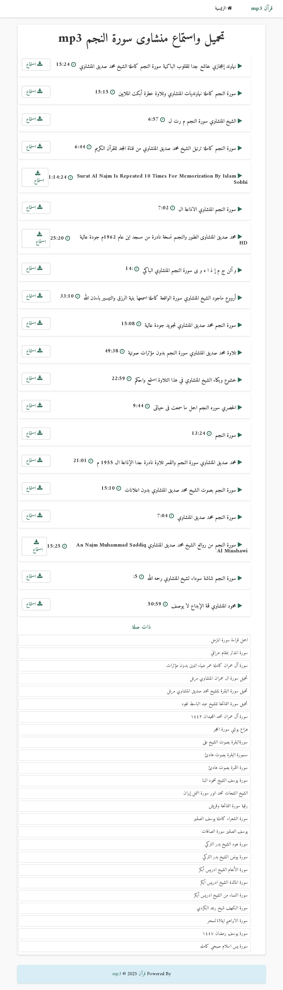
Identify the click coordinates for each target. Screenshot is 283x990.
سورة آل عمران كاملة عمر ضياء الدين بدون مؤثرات (207, 665)
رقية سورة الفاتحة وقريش (228, 806)
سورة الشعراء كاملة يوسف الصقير (221, 818)
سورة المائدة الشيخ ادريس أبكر (224, 882)
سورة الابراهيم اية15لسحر (227, 921)
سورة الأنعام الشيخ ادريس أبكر (223, 870)
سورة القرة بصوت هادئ (228, 767)
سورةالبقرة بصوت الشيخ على (225, 742)
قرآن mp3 (262, 8)
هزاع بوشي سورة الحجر (231, 729)
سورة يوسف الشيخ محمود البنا (225, 780)
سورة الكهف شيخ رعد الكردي (222, 908)
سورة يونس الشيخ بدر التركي (225, 857)
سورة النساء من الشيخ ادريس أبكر (221, 895)
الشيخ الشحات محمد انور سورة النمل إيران (215, 793)
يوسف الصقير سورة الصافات (225, 831)
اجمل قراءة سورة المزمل (229, 640)
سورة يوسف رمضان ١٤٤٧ (225, 933)
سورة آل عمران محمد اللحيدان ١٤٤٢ (219, 716)
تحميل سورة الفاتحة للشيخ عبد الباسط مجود (215, 704)
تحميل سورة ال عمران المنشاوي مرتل (219, 678)
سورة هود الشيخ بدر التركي (226, 844)
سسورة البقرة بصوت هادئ (226, 755)
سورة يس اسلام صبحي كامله (224, 946)
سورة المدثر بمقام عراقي (229, 653)
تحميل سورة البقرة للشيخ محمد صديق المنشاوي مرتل (207, 691)
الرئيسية (221, 8)
